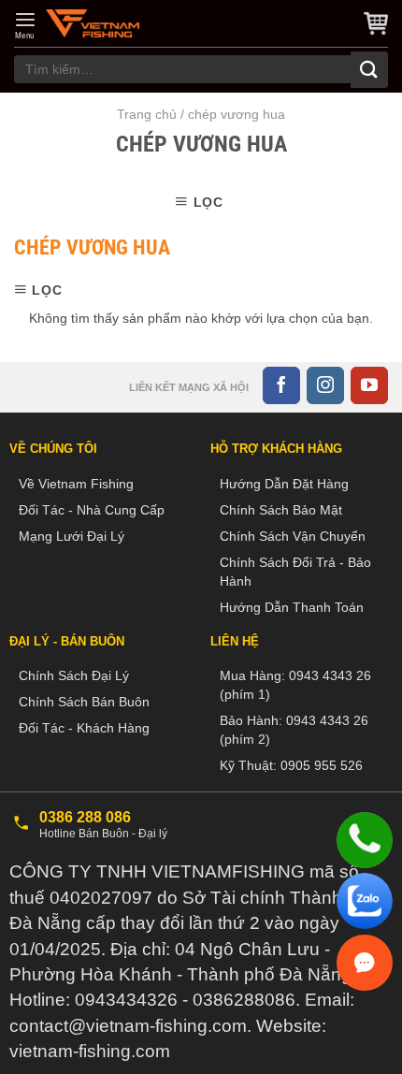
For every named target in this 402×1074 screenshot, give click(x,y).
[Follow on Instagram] (325, 385)
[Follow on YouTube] (369, 385)
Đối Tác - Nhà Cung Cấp (92, 509)
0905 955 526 (321, 765)
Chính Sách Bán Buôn (84, 701)
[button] (25, 25)
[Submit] (369, 69)
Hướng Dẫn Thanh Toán (292, 607)
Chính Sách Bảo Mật (281, 509)
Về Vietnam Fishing (76, 483)
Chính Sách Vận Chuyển (293, 536)
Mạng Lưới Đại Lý (71, 536)
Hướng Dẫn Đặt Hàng (284, 483)
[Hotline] (365, 840)
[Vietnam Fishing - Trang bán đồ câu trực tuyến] (92, 23)
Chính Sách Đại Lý (74, 675)
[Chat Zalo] (365, 901)
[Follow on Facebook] (281, 385)
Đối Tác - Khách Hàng (84, 727)
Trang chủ (147, 114)
